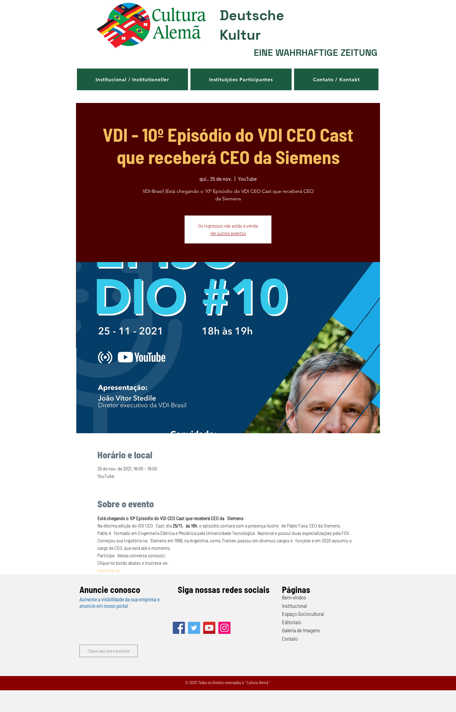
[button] (132, 79)
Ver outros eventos (228, 233)
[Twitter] (194, 628)
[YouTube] (209, 628)
